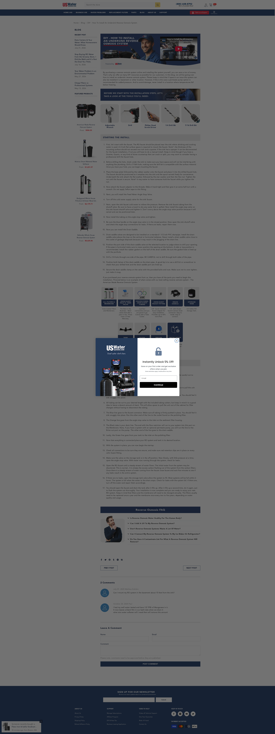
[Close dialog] (177, 341)
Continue (158, 385)
